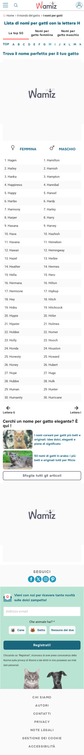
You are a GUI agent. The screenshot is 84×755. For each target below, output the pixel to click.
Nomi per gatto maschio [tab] (68, 33)
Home (10, 15)
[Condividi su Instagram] (45, 579)
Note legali (42, 730)
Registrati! (42, 645)
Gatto (41, 630)
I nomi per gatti (53, 15)
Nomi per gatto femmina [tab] (42, 33)
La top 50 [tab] (16, 33)
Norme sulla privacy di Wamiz (19, 660)
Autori (42, 705)
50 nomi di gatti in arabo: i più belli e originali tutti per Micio (55, 458)
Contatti (42, 714)
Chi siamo (42, 697)
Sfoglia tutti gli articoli (42, 475)
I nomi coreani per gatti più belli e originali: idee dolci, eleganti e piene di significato (57, 439)
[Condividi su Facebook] (31, 579)
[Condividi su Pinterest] (53, 579)
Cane (20, 630)
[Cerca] (16, 5)
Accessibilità (42, 746)
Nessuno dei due (62, 630)
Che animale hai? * (42, 622)
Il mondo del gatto (28, 15)
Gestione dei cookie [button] (42, 738)
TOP (6, 44)
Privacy (42, 722)
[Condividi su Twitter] (38, 579)
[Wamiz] (48, 5)
